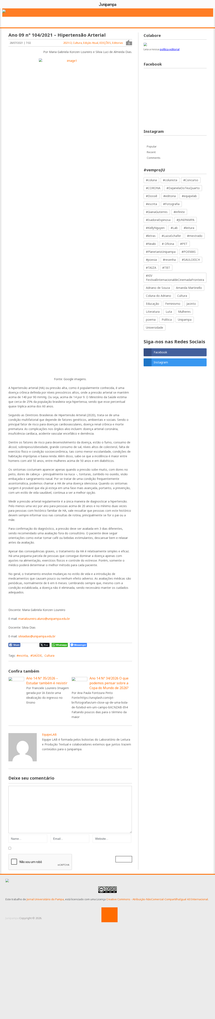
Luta (169, 312)
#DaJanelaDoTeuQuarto (183, 188)
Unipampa (184, 320)
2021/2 (67, 43)
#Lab (174, 228)
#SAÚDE (36, 655)
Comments (153, 158)
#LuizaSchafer (171, 236)
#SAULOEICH (191, 260)
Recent (151, 152)
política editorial (170, 49)
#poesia (151, 260)
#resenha (169, 260)
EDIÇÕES (188, 22)
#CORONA (153, 188)
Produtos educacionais (98, 22)
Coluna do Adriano (158, 296)
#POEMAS (189, 252)
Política (167, 320)
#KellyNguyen (155, 228)
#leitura (189, 228)
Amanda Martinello (189, 288)
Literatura (153, 312)
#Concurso (190, 180)
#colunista (170, 180)
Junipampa (12, 918)
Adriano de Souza (158, 288)
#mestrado (194, 236)
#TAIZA (151, 268)
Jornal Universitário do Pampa (45, 899)
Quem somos (37, 22)
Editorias (63, 22)
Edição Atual (90, 43)
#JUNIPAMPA (185, 220)
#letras (151, 236)
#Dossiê (151, 196)
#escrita (22, 655)
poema (151, 320)
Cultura (77, 43)
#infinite (179, 212)
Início (13, 22)
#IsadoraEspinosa (158, 220)
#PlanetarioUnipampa (161, 252)
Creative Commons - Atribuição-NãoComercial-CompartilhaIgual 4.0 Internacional (157, 899)
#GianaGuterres (157, 212)
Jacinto (191, 304)
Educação (152, 304)
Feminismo (172, 304)
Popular (152, 146)
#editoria (169, 196)
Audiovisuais (137, 22)
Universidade (154, 327)
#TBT (166, 268)
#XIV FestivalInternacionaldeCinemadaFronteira (175, 278)
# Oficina (168, 244)
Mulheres (184, 312)
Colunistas (164, 22)
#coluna (151, 180)
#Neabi (151, 244)
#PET (183, 244)
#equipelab (189, 196)
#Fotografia (171, 204)
